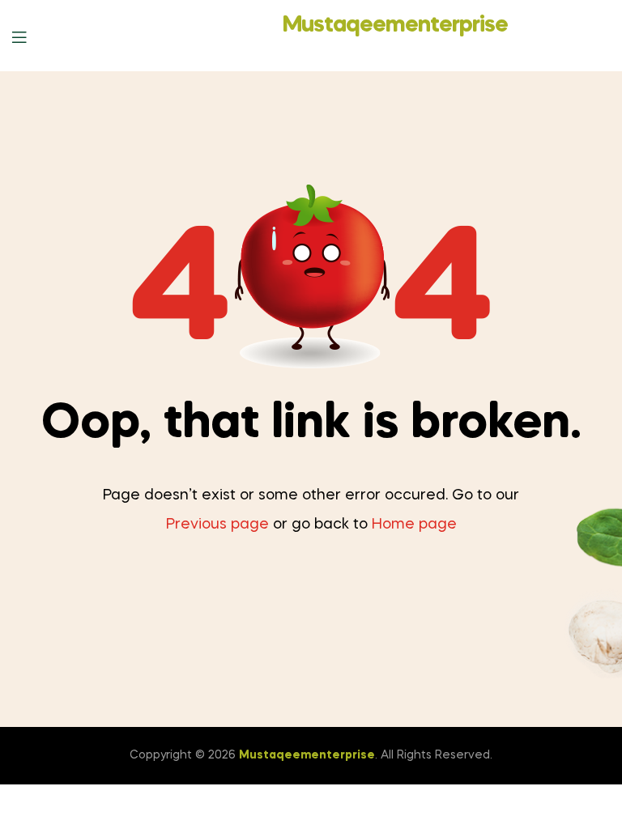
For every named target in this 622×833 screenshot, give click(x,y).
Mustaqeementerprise (395, 25)
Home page (414, 524)
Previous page (217, 524)
